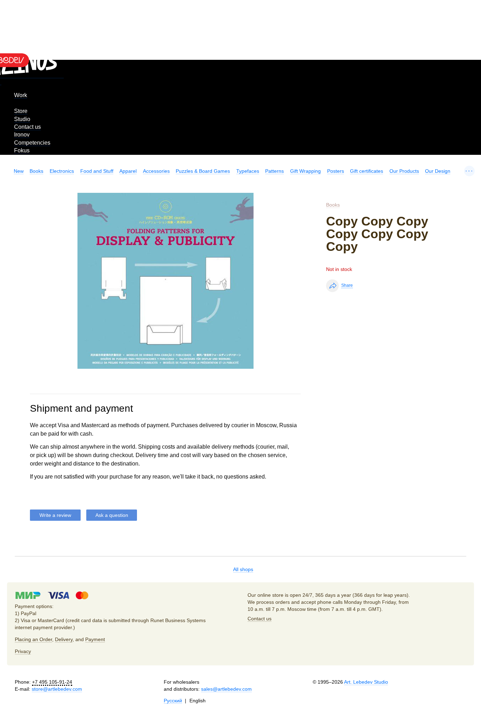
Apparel (128, 171)
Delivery (64, 639)
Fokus (22, 150)
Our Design (437, 171)
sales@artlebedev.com (226, 689)
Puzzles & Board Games (203, 171)
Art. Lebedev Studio (366, 682)
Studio (22, 119)
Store (20, 111)
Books (36, 171)
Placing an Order (33, 639)
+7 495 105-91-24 (52, 682)
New (19, 171)
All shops (243, 569)
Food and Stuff (96, 171)
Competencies (32, 143)
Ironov (22, 135)
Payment (95, 639)
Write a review (55, 515)
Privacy (23, 651)
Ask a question (111, 515)
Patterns (274, 171)
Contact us (27, 127)
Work (20, 95)
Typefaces (247, 171)
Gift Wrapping (305, 171)
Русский (173, 700)
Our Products (404, 171)
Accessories (156, 171)
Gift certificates (366, 171)
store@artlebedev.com (57, 689)
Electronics (62, 171)
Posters (335, 171)
